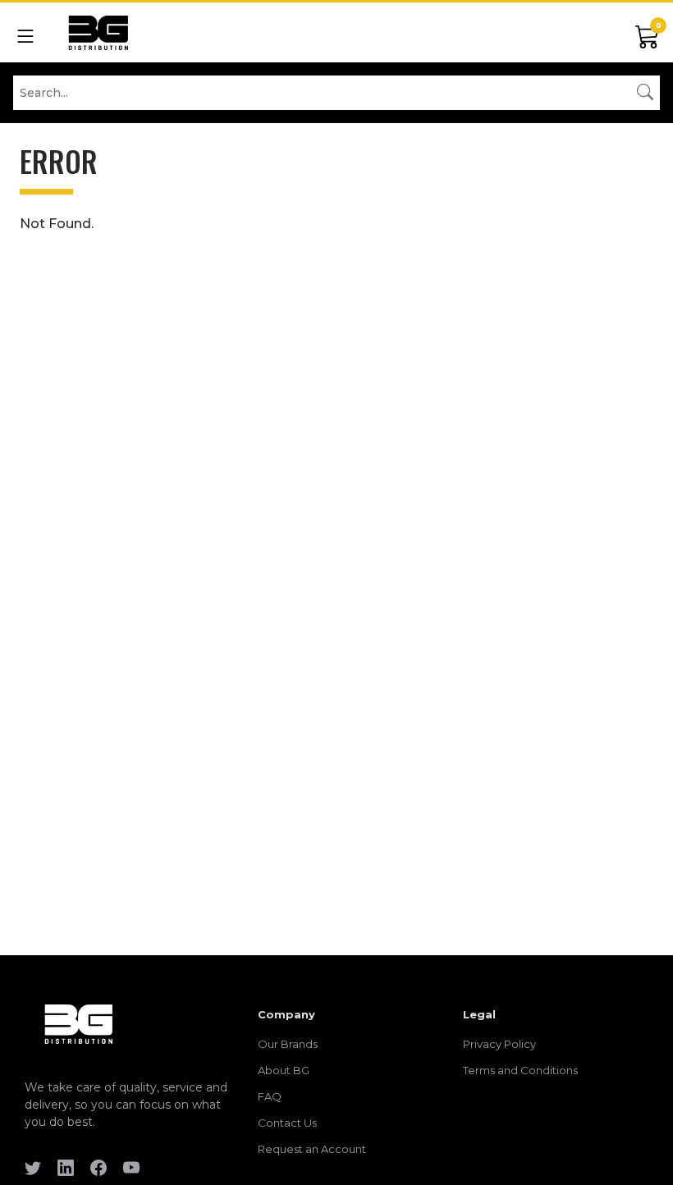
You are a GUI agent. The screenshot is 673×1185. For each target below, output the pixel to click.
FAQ (270, 1096)
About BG (283, 1070)
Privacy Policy (499, 1043)
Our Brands (288, 1043)
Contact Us (287, 1122)
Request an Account (312, 1148)
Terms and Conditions (520, 1070)
